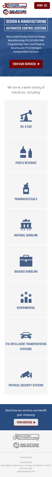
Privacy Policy (26, 457)
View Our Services (24, 63)
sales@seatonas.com (26, 471)
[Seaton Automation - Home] (26, 437)
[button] (42, 5)
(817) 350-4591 (26, 468)
